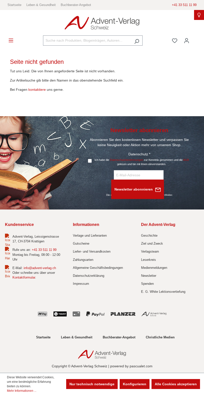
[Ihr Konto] (187, 41)
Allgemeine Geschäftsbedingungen (98, 268)
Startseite (14, 5)
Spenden (147, 284)
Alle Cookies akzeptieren (176, 384)
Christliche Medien (160, 337)
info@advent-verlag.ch (40, 268)
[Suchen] (137, 40)
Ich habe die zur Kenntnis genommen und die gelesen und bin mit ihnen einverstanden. (142, 162)
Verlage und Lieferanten (90, 235)
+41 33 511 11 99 (184, 5)
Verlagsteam (150, 251)
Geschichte (149, 235)
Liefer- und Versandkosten (91, 251)
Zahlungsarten (83, 260)
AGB (186, 159)
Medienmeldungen (154, 268)
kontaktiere (37, 90)
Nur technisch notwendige (91, 384)
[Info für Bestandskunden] (199, 15)
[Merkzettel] (175, 41)
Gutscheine (81, 243)
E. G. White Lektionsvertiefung (163, 292)
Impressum (81, 284)
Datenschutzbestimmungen (126, 159)
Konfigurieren (134, 384)
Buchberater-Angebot (76, 5)
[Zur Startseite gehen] (102, 23)
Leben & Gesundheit (41, 5)
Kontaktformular (23, 277)
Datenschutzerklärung (88, 276)
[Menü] (11, 40)
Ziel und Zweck (152, 243)
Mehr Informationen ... (21, 391)
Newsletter (148, 276)
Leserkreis (148, 260)
